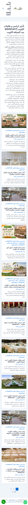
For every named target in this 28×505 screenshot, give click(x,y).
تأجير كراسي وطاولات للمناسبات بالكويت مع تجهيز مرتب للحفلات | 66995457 (15, 470)
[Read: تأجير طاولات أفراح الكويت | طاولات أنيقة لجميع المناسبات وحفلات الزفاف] (14, 269)
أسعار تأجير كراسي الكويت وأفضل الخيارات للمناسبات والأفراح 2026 (15, 136)
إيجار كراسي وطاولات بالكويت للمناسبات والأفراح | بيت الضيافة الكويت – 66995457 (16, 433)
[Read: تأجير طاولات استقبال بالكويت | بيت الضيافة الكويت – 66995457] (14, 346)
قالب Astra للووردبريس (10, 501)
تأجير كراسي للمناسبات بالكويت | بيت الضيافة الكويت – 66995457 (14, 396)
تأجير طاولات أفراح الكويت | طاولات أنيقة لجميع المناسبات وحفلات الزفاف (14, 286)
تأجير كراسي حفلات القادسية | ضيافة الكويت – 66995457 (14, 323)
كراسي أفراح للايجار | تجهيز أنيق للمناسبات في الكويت (15, 248)
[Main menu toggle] (3, 8)
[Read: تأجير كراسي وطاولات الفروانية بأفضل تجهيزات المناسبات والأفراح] (14, 158)
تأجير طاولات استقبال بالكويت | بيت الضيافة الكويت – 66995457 (15, 361)
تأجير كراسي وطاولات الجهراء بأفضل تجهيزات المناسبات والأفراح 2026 (14, 209)
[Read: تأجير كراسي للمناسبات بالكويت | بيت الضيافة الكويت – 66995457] (14, 381)
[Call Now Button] (3, 502)
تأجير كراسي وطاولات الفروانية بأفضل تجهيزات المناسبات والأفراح (14, 173)
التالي (14, 491)
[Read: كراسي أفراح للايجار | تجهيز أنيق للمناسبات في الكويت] (14, 231)
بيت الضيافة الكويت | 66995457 (8, 8)
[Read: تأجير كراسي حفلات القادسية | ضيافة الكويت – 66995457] (14, 308)
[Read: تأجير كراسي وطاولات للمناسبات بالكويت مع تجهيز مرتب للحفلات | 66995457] (14, 455)
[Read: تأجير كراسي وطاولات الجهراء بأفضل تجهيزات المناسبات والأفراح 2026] (14, 194)
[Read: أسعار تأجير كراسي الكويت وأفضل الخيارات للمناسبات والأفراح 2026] (14, 121)
